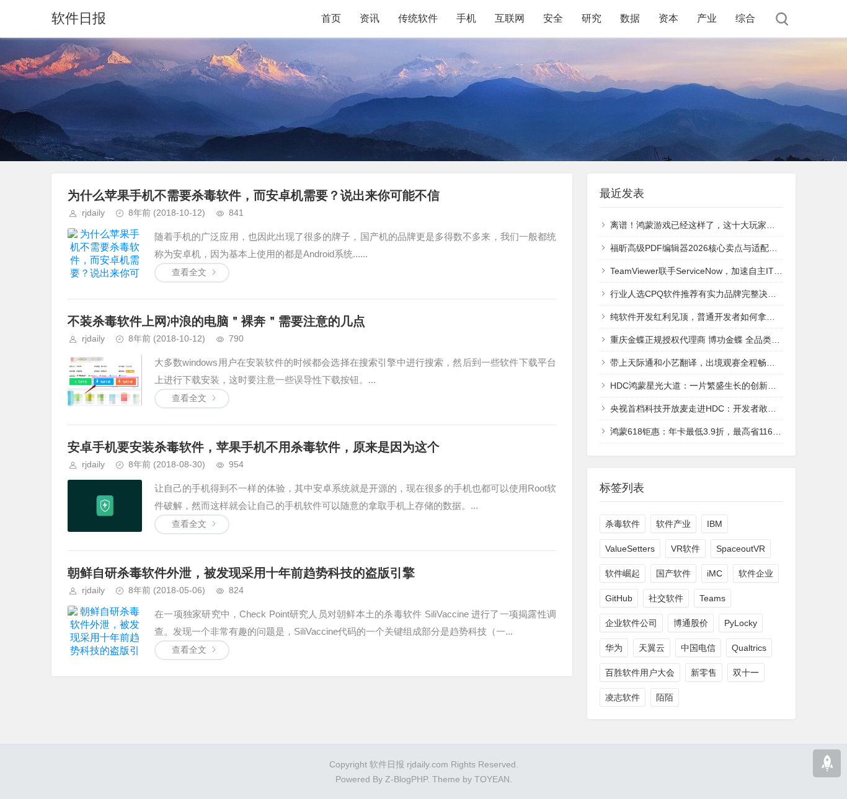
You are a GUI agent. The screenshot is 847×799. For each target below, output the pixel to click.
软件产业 (673, 524)
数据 (630, 18)
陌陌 (664, 697)
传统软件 (418, 18)
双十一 (746, 673)
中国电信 (698, 648)
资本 (668, 18)
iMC (714, 573)
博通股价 (690, 623)
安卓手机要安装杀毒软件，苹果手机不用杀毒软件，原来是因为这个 (254, 447)
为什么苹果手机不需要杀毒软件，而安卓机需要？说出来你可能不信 (254, 195)
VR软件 (685, 549)
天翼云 (652, 648)
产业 (707, 18)
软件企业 (755, 573)
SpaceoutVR (740, 549)
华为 (614, 648)
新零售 (704, 673)
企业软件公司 (631, 623)
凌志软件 (622, 697)
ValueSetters (630, 549)
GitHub (618, 598)
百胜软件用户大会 (640, 673)
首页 (331, 18)
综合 (745, 18)
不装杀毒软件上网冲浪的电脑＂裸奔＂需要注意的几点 (216, 321)
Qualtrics (749, 648)
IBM (714, 524)
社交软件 (666, 598)
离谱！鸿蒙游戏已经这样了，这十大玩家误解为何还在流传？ (727, 225)
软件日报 (78, 18)
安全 (553, 18)
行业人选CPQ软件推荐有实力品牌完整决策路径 (702, 294)
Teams (712, 598)
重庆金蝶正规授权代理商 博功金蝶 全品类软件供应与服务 (721, 340)
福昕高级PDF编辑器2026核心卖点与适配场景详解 (707, 248)
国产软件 (673, 573)
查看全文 (189, 272)
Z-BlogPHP (406, 779)
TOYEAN (492, 779)
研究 (591, 18)
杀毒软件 (622, 524)
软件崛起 (622, 573)
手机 (466, 18)
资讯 (369, 18)
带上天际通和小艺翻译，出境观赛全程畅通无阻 (701, 363)
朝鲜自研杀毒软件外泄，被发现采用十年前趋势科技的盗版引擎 (241, 573)
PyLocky (740, 623)
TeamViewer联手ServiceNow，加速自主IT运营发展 (709, 271)
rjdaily (93, 213)
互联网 (510, 18)
